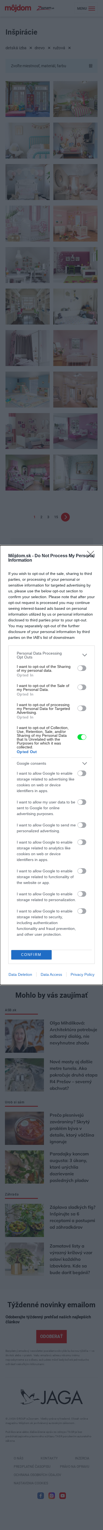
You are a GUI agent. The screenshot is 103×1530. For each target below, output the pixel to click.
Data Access (51, 974)
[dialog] (51, 765)
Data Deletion (20, 974)
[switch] (81, 668)
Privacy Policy (82, 974)
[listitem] (51, 655)
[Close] (92, 556)
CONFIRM (31, 955)
